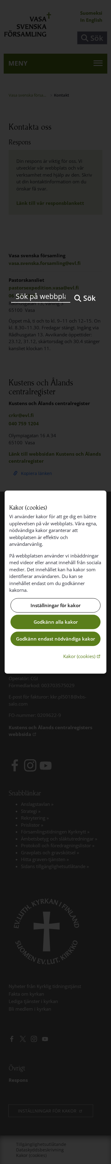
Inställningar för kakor (55, 605)
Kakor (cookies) (82, 656)
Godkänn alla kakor (56, 622)
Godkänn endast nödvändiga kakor (55, 639)
